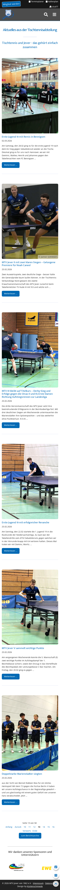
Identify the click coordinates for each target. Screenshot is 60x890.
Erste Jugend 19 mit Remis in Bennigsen (23, 136)
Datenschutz (51, 883)
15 (48, 827)
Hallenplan (52, 1)
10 (25, 827)
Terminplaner (37, 1)
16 (53, 827)
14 (44, 827)
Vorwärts (27, 830)
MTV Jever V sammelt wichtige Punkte (23, 648)
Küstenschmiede (35, 886)
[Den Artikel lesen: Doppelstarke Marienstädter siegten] (30, 733)
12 (34, 827)
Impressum (38, 883)
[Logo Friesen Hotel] (51, 868)
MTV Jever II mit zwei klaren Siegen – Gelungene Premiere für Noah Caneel (28, 263)
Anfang (9, 827)
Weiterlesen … (9, 164)
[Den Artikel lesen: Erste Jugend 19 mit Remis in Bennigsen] (30, 95)
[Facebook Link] (56, 867)
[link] (46, 14)
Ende (35, 830)
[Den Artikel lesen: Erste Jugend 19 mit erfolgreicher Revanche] (30, 481)
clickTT (54, 6)
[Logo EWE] (21, 868)
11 (29, 827)
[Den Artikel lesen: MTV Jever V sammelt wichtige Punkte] (30, 607)
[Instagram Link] (56, 875)
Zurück (18, 827)
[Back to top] (56, 884)
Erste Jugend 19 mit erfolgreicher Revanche (25, 522)
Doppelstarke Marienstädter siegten (22, 774)
